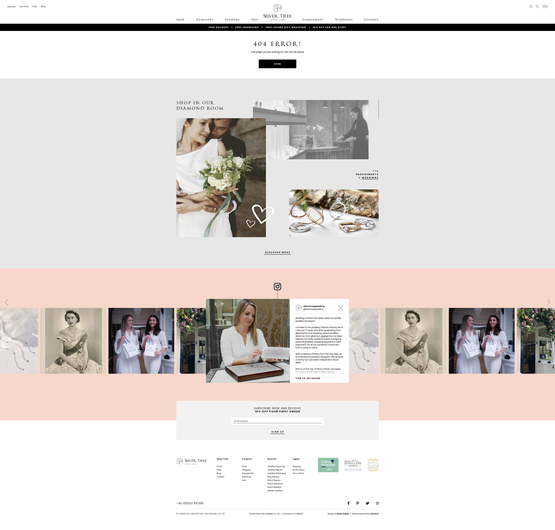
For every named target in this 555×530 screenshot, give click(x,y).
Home (219, 466)
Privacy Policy (299, 470)
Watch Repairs (273, 480)
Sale (244, 480)
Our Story (24, 6)
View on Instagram (308, 378)
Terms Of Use (298, 473)
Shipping (297, 466)
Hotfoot (375, 514)
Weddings (246, 477)
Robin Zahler (343, 514)
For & (367, 174)
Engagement (248, 473)
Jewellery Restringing (276, 473)
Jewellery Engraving (276, 466)
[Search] (537, 6)
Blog (219, 473)
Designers (246, 470)
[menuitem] (11, 6)
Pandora (232, 19)
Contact (220, 477)
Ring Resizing (273, 477)
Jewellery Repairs (274, 470)
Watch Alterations (275, 483)
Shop (244, 466)
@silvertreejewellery (313, 309)
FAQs (219, 470)
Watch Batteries (274, 487)
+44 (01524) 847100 (190, 503)
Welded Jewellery (275, 490)
